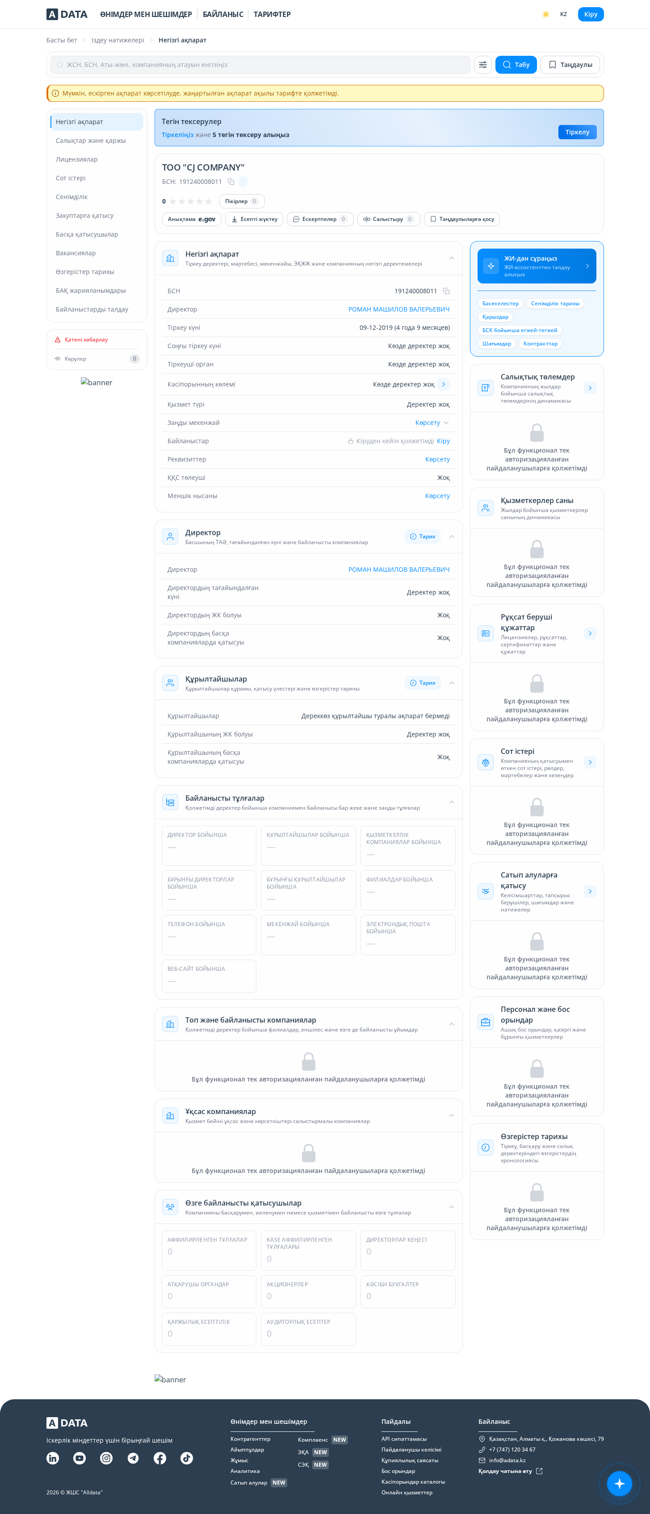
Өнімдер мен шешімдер (146, 14)
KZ (563, 14)
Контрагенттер (250, 1439)
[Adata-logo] (67, 14)
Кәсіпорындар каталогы (413, 1481)
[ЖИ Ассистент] (619, 1483)
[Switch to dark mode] (546, 14)
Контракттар (541, 343)
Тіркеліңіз (177, 134)
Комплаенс (313, 1439)
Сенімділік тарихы (555, 303)
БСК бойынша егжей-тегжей (520, 330)
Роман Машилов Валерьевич (399, 309)
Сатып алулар (249, 1482)
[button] (308, 258)
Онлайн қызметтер (407, 1492)
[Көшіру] (231, 181)
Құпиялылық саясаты (410, 1460)
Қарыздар (495, 316)
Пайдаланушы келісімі (411, 1449)
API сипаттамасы (404, 1439)
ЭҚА (303, 1452)
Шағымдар (496, 343)
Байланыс (223, 14)
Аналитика (245, 1471)
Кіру (591, 14)
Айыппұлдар (247, 1449)
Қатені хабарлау (86, 339)
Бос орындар (398, 1471)
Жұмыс (239, 1460)
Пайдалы (396, 1421)
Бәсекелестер (500, 303)
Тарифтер (272, 14)
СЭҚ (303, 1464)
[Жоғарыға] (632, 1337)
